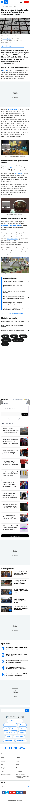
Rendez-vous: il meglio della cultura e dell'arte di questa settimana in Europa (13, 297)
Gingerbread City (12, 239)
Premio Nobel (18, 340)
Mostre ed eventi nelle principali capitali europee (14, 291)
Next (2, 764)
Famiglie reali (21, 740)
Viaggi (3, 768)
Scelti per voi (7, 568)
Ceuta (8, 736)
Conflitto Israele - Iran (15, 721)
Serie (10, 6)
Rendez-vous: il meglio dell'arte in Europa (12, 286)
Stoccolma (6, 340)
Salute (17, 764)
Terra (17, 761)
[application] (15, 26)
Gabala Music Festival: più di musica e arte (12, 330)
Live (26, 2)
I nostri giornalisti (5, 774)
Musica (22, 732)
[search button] (27, 710)
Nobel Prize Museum (16, 168)
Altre (2, 786)
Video (2, 771)
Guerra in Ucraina (10, 725)
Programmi (19, 771)
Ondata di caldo (10, 732)
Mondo (18, 757)
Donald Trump (19, 736)
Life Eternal (18, 173)
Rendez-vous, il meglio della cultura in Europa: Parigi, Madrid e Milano (13, 308)
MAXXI (4, 71)
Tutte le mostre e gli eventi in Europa (13, 281)
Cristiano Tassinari (6, 38)
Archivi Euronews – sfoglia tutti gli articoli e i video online (22, 776)
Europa (3, 757)
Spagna (22, 725)
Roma (5, 344)
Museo (5, 336)
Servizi (3, 782)
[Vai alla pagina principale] (6, 2)
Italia (6, 728)
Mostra (14, 336)
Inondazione (8, 740)
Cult (15, 6)
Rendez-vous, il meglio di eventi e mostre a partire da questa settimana (13, 303)
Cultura (6, 6)
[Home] (1, 6)
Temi (2, 754)
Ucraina (23, 728)
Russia (14, 728)
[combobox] (15, 710)
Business (3, 761)
